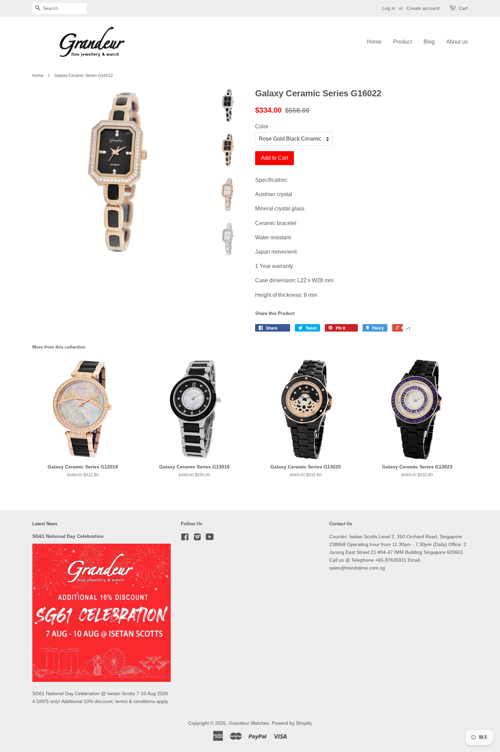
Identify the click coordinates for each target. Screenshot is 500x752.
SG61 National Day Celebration (68, 536)
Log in (388, 8)
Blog (429, 42)
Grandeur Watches (249, 723)
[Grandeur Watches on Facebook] (185, 538)
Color (261, 126)
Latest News (44, 523)
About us (457, 42)
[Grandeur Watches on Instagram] (197, 538)
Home (374, 42)
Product (402, 42)
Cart (463, 8)
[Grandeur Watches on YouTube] (210, 538)
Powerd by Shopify (292, 723)
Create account (422, 8)
